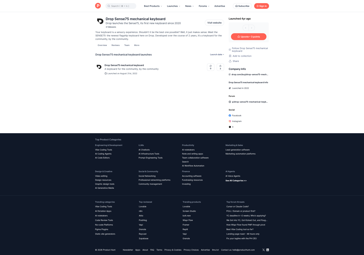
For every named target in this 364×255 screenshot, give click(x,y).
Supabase (143, 238)
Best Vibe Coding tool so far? (239, 229)
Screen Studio (189, 211)
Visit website (214, 22)
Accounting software (191, 176)
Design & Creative (103, 171)
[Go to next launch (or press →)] (252, 28)
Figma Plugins (101, 229)
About (145, 250)
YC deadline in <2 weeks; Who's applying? (246, 215)
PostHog (143, 220)
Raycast (142, 234)
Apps (137, 250)
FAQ (152, 250)
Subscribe (243, 6)
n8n (140, 211)
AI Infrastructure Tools (149, 153)
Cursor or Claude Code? (237, 206)
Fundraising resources (192, 180)
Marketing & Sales (234, 145)
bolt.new (187, 215)
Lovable (142, 206)
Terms (159, 250)
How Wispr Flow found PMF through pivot (245, 224)
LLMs (141, 145)
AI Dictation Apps (103, 211)
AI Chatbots (144, 149)
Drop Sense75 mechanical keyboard (124, 65)
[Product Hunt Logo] (98, 6)
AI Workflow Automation (193, 165)
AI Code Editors (102, 157)
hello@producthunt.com (243, 250)
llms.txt (215, 250)
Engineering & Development (108, 145)
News (188, 6)
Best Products (152, 6)
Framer (186, 224)
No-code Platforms (104, 224)
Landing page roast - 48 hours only (242, 234)
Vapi (141, 224)
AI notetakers (188, 149)
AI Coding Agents (103, 153)
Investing (186, 184)
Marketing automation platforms (240, 153)
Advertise (219, 6)
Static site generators (105, 234)
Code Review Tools (104, 220)
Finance (186, 171)
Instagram (237, 121)
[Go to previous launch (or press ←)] (246, 28)
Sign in (263, 6)
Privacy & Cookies (172, 250)
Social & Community (148, 171)
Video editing (101, 176)
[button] (137, 45)
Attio (141, 215)
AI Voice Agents (233, 176)
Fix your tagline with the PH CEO (241, 238)
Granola (142, 229)
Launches (172, 6)
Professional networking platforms (154, 180)
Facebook (236, 115)
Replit (185, 229)
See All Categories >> (236, 180)
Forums (203, 6)
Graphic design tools (104, 184)
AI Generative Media (104, 188)
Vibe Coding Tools (103, 149)
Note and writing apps (192, 153)
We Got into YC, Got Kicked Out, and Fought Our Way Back (247, 220)
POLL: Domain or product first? (240, 211)
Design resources (103, 180)
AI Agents (230, 171)
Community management (150, 184)
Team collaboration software (195, 157)
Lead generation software (238, 149)
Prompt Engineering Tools (150, 157)
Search (185, 161)
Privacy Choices (191, 250)
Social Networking (147, 176)
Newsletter (128, 250)
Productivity (188, 145)
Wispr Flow (188, 220)
